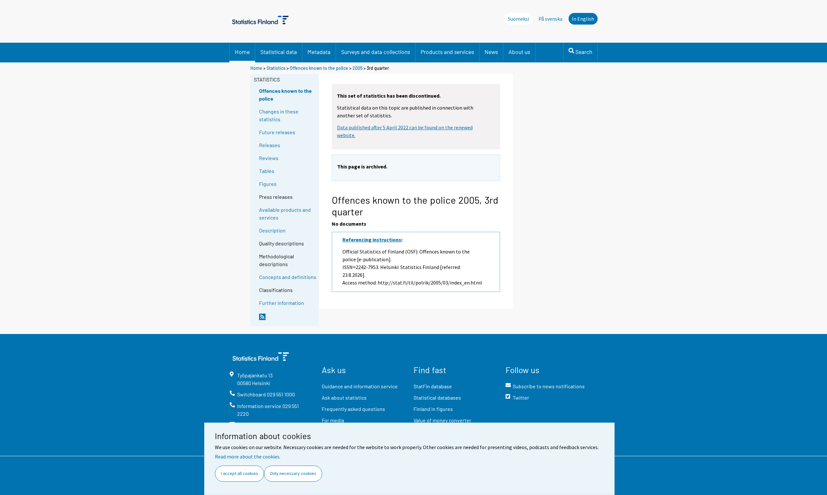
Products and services (447, 51)
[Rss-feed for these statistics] (287, 319)
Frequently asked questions (353, 409)
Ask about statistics (344, 397)
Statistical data (278, 51)
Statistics (276, 68)
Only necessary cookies (293, 473)
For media (333, 420)
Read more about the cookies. (247, 456)
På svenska (550, 19)
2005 (357, 68)
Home (242, 51)
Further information (281, 303)
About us (519, 51)
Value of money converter (442, 420)
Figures (268, 184)
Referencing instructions (371, 239)
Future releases (277, 132)
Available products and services (285, 214)
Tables (266, 171)
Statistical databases (437, 397)
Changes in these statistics (278, 115)
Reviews (268, 158)
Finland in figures (433, 409)
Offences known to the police (319, 68)
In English (583, 19)
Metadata (319, 51)
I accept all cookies (239, 473)
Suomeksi (518, 19)
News (491, 51)
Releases (269, 145)
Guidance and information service (360, 386)
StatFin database (433, 386)
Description (272, 230)
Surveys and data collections (375, 51)
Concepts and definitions (287, 277)
